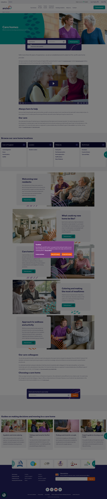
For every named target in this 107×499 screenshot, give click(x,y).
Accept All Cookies (67, 254)
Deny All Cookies (55, 254)
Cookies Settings (40, 254)
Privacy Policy (48, 250)
